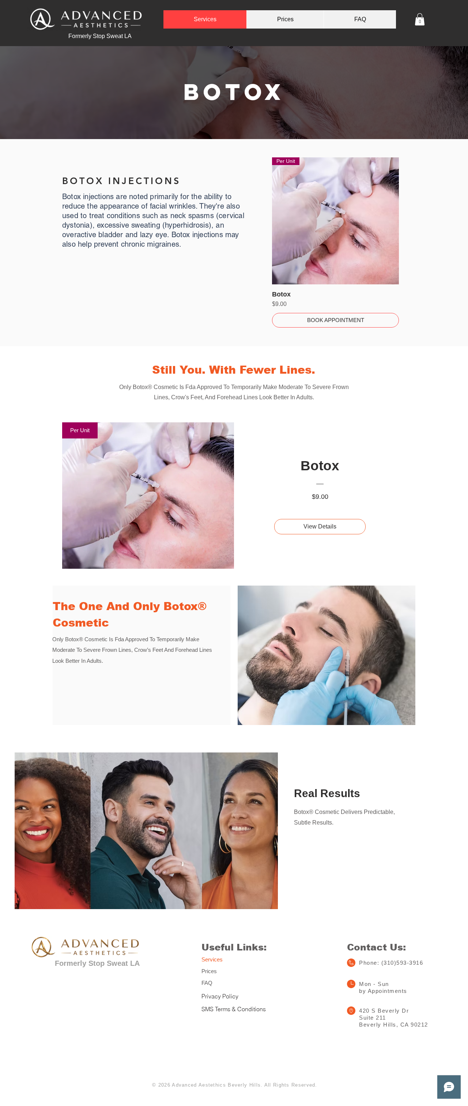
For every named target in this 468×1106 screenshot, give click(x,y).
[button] (420, 19)
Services (212, 959)
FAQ (206, 983)
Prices (209, 971)
